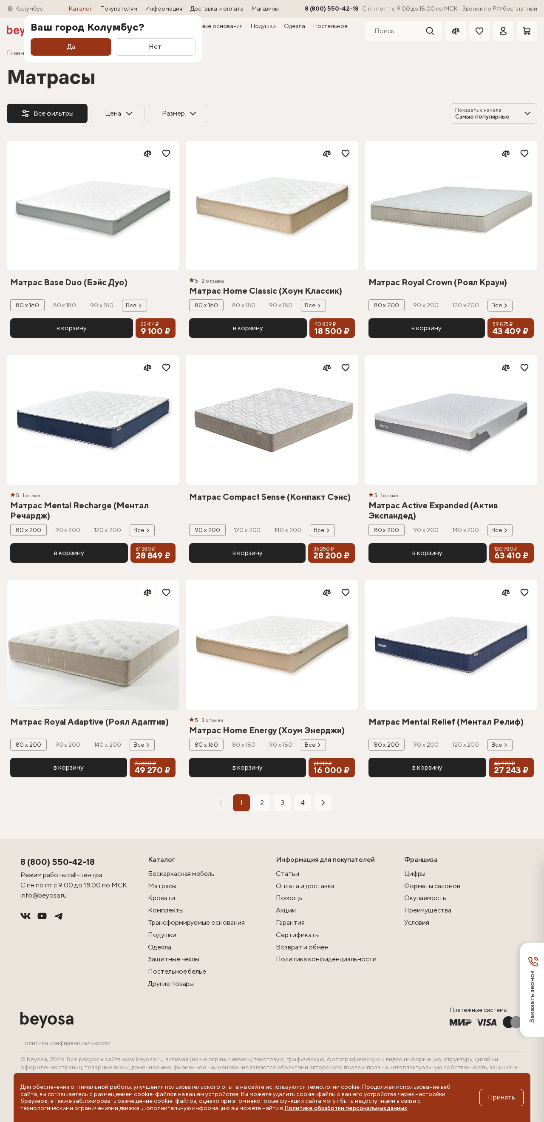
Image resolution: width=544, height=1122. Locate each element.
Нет (155, 46)
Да (71, 46)
